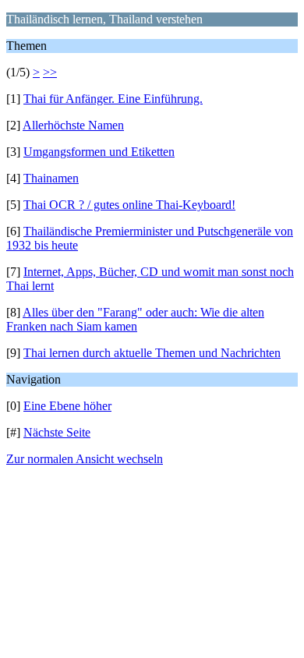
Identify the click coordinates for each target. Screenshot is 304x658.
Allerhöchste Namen (73, 125)
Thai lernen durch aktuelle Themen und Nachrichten (152, 352)
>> (50, 72)
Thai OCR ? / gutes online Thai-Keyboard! (129, 204)
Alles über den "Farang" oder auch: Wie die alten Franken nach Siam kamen (135, 319)
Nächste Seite (56, 432)
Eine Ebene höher (67, 405)
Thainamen (51, 178)
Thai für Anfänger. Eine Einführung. (113, 98)
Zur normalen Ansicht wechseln (84, 458)
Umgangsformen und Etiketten (99, 151)
